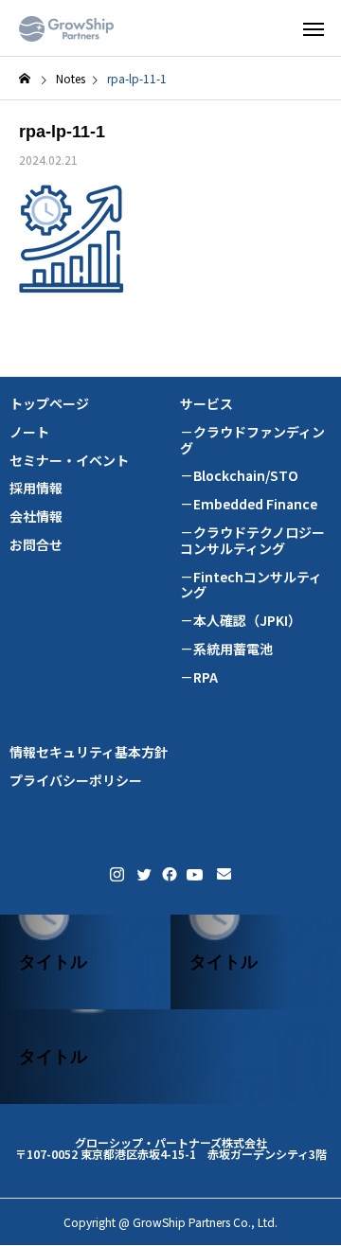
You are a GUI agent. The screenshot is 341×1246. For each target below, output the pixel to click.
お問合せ (36, 545)
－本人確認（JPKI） (240, 621)
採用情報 (36, 488)
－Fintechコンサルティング (251, 585)
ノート (29, 432)
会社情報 (36, 516)
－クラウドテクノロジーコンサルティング (252, 541)
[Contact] (224, 874)
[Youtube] (195, 874)
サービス (206, 404)
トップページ (49, 404)
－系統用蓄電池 (226, 649)
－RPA (199, 677)
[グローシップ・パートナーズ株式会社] (66, 28)
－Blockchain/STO (239, 476)
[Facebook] (167, 874)
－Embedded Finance (248, 504)
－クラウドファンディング (252, 440)
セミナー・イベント (69, 461)
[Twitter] (143, 874)
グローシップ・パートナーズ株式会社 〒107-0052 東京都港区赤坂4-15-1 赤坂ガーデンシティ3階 (171, 1148)
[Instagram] (117, 874)
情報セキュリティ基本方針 (88, 752)
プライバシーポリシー (75, 781)
